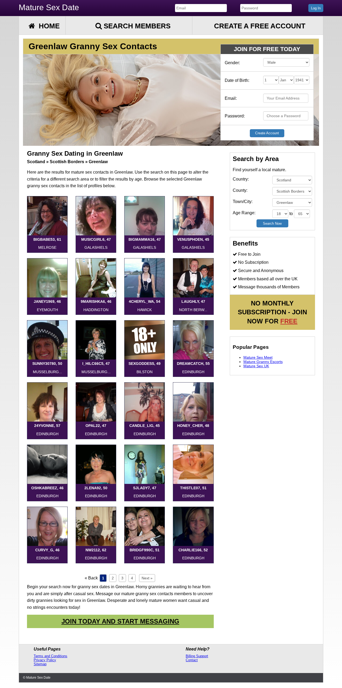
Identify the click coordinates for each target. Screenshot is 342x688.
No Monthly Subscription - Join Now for (272, 312)
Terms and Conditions (50, 656)
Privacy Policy (45, 660)
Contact (192, 660)
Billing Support (197, 656)
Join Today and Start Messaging (120, 621)
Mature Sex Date (49, 7)
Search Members (136, 26)
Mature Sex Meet (258, 357)
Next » (147, 578)
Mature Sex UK (256, 366)
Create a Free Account (259, 26)
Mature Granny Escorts (263, 362)
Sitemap (40, 664)
